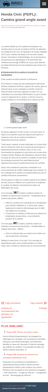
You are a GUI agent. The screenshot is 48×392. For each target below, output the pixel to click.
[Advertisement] (24, 36)
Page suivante (38, 303)
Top (12, 386)
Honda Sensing (5, 27)
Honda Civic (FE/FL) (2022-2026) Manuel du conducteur (24, 25)
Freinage (43, 308)
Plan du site (19, 386)
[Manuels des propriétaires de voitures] (13, 6)
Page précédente (10, 303)
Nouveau (5, 386)
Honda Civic (4, 25)
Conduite (42, 25)
